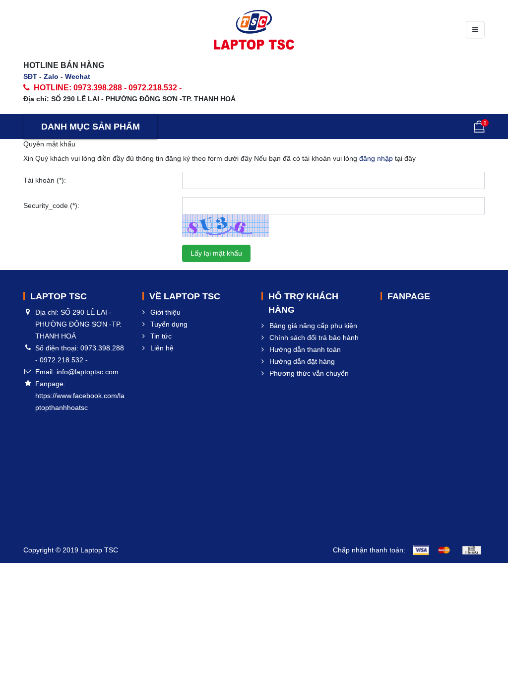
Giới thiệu (165, 312)
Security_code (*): (51, 205)
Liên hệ (162, 348)
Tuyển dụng (169, 324)
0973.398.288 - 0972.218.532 (125, 87)
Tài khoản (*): (44, 180)
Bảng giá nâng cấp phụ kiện (313, 326)
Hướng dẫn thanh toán (305, 349)
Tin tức (161, 336)
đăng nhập (376, 158)
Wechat (77, 76)
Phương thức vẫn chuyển (309, 373)
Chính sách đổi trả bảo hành (314, 337)
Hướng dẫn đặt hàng (302, 361)
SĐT (30, 76)
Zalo (51, 76)
